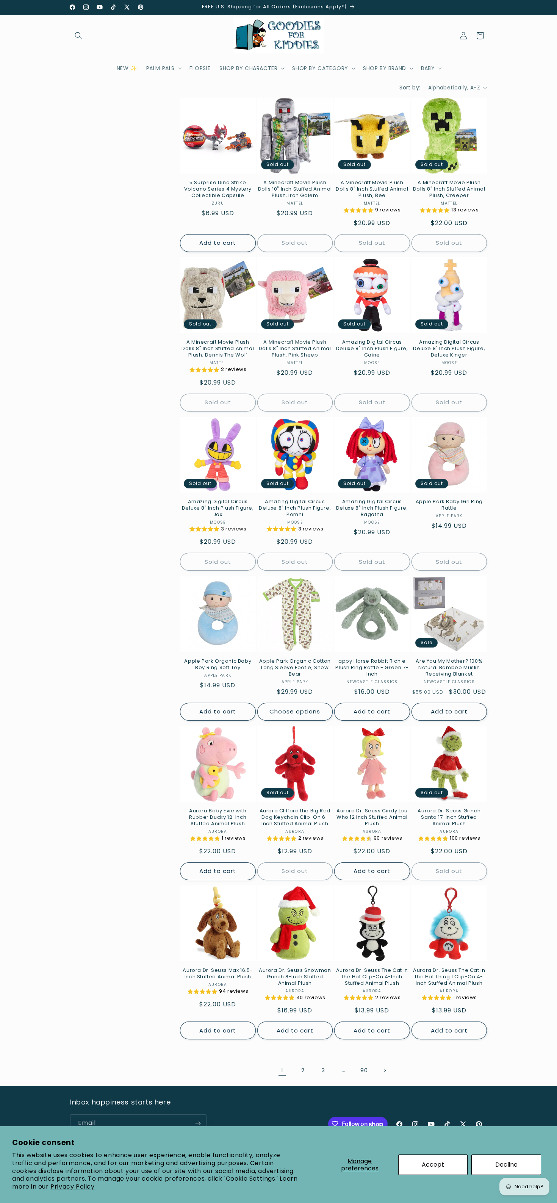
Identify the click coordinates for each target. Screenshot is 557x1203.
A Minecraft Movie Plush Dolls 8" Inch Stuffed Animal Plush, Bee (372, 189)
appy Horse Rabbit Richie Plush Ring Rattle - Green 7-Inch (371, 667)
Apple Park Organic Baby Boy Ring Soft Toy (217, 664)
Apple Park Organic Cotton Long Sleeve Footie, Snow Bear (295, 667)
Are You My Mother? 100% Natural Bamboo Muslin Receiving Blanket (449, 667)
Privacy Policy (72, 1186)
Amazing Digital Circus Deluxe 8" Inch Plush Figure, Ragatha (372, 508)
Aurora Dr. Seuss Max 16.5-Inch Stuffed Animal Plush (218, 973)
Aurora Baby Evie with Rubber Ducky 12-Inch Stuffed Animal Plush (218, 817)
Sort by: (409, 87)
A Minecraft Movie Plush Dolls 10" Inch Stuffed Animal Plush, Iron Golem (295, 189)
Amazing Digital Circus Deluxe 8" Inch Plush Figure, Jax (218, 508)
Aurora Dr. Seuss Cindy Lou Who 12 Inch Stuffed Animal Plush (372, 817)
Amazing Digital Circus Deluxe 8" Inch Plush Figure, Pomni (295, 508)
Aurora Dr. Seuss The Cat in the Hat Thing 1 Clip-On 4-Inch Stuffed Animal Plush (449, 977)
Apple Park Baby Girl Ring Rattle (449, 505)
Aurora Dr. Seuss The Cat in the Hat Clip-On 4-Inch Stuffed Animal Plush (372, 977)
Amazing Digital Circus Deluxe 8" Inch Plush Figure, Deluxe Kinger (449, 348)
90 (364, 1070)
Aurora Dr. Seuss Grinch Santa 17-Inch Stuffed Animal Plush (449, 817)
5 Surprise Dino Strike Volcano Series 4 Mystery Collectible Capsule (218, 189)
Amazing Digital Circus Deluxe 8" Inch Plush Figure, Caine (372, 348)
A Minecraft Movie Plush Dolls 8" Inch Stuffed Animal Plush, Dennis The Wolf (217, 348)
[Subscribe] (197, 1123)
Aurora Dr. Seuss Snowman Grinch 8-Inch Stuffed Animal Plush (295, 977)
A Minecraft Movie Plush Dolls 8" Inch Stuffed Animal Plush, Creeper (449, 189)
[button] (78, 35)
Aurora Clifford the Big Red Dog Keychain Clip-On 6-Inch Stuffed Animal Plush (295, 817)
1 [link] (282, 1070)
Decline (506, 1164)
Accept (433, 1164)
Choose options (294, 711)
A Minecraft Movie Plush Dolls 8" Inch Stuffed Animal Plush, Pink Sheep (295, 348)
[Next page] (384, 1070)
